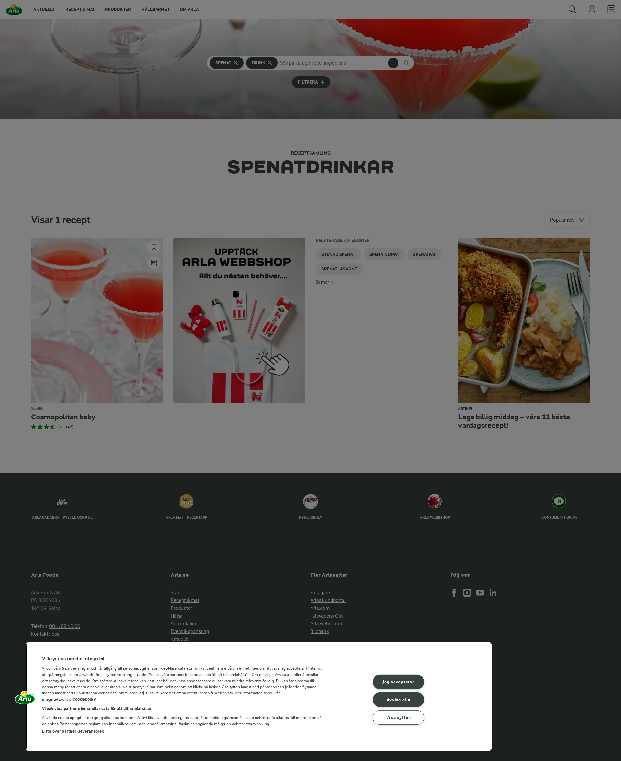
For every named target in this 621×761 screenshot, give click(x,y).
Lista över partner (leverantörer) (73, 731)
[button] (25, 699)
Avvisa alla (398, 700)
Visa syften (398, 717)
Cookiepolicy (84, 699)
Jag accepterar (398, 682)
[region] (259, 696)
